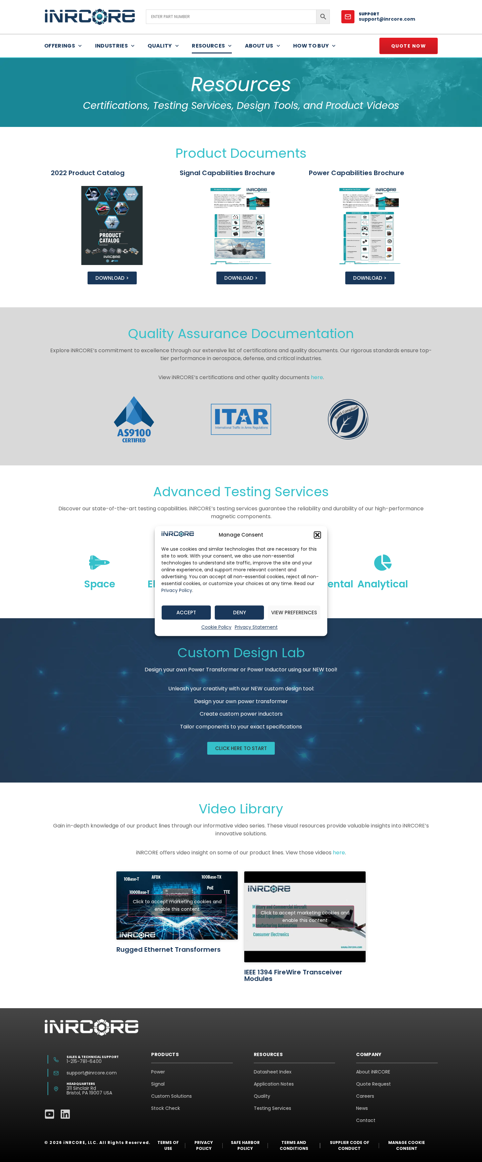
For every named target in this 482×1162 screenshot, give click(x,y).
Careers (365, 1096)
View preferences (294, 612)
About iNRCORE (373, 1072)
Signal (158, 1084)
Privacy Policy (176, 590)
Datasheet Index (272, 1072)
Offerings (59, 46)
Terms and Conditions (294, 1145)
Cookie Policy (216, 627)
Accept (186, 612)
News (362, 1108)
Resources (208, 46)
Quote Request (373, 1084)
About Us (259, 46)
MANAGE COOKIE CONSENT (406, 1145)
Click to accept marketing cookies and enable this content (177, 905)
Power (158, 1072)
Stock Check (165, 1108)
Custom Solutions (171, 1096)
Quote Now (408, 46)
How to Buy (311, 46)
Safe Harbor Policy (245, 1145)
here (317, 377)
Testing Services (272, 1108)
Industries (111, 46)
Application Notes (274, 1084)
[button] (317, 535)
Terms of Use (168, 1145)
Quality (160, 46)
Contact (365, 1120)
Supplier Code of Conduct (349, 1145)
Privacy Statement (256, 627)
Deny (239, 612)
